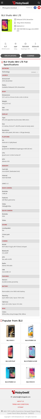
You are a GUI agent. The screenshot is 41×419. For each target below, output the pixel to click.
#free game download (9, 8)
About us (20, 401)
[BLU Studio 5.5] (10, 378)
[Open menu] (2, 2)
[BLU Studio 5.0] (31, 337)
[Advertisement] (20, 416)
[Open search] (39, 2)
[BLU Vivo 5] (10, 337)
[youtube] (39, 7)
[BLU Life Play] (10, 358)
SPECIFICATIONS (10, 55)
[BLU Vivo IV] (31, 378)
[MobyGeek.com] (20, 3)
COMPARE (30, 55)
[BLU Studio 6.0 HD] (31, 358)
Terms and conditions (20, 404)
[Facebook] (35, 7)
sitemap (20, 407)
